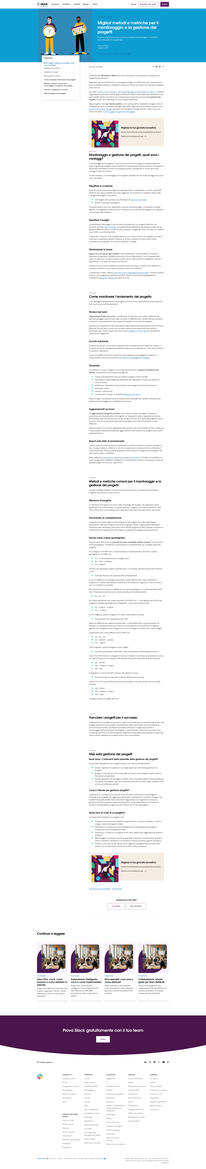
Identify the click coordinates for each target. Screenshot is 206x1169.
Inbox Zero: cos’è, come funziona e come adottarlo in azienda (52, 982)
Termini (59, 1158)
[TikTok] (168, 1062)
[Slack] (42, 4)
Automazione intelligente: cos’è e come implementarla (86, 980)
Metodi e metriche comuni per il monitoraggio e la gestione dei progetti (58, 85)
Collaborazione (105, 17)
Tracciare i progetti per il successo (56, 90)
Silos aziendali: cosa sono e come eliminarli (119, 980)
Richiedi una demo (148, 4)
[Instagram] (150, 1062)
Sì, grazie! (116, 906)
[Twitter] (153, 67)
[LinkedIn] (160, 67)
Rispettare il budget (51, 72)
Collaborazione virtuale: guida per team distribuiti (151, 980)
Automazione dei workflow (108, 53)
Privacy (52, 1158)
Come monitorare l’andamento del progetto (60, 80)
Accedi (133, 4)
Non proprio (136, 906)
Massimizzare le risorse (52, 76)
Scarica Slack (41, 1158)
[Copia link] (163, 67)
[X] (159, 1062)
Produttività (125, 53)
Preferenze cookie (70, 1158)
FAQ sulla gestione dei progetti (55, 93)
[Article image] (52, 957)
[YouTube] (163, 1062)
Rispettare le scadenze (52, 68)
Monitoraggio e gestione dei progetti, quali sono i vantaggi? (59, 64)
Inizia (164, 4)
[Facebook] (156, 67)
